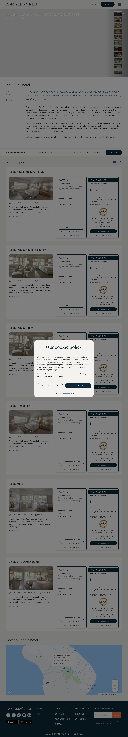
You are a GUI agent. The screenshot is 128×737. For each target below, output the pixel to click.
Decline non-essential (50, 386)
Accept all (78, 386)
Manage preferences (64, 393)
